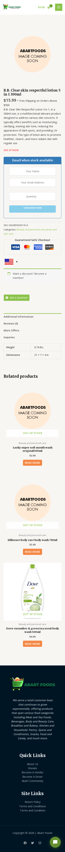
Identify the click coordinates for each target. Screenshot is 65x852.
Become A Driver (32, 776)
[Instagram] (39, 842)
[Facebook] (25, 842)
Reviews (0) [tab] (11, 323)
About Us (32, 764)
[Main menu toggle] (58, 7)
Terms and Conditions (32, 806)
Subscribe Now (32, 207)
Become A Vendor (33, 772)
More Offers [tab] (11, 330)
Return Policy (32, 802)
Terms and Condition (32, 810)
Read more (32, 462)
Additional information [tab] (18, 316)
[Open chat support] (55, 842)
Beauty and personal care (31, 229)
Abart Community (32, 781)
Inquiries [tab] (9, 337)
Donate (32, 768)
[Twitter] (32, 842)
